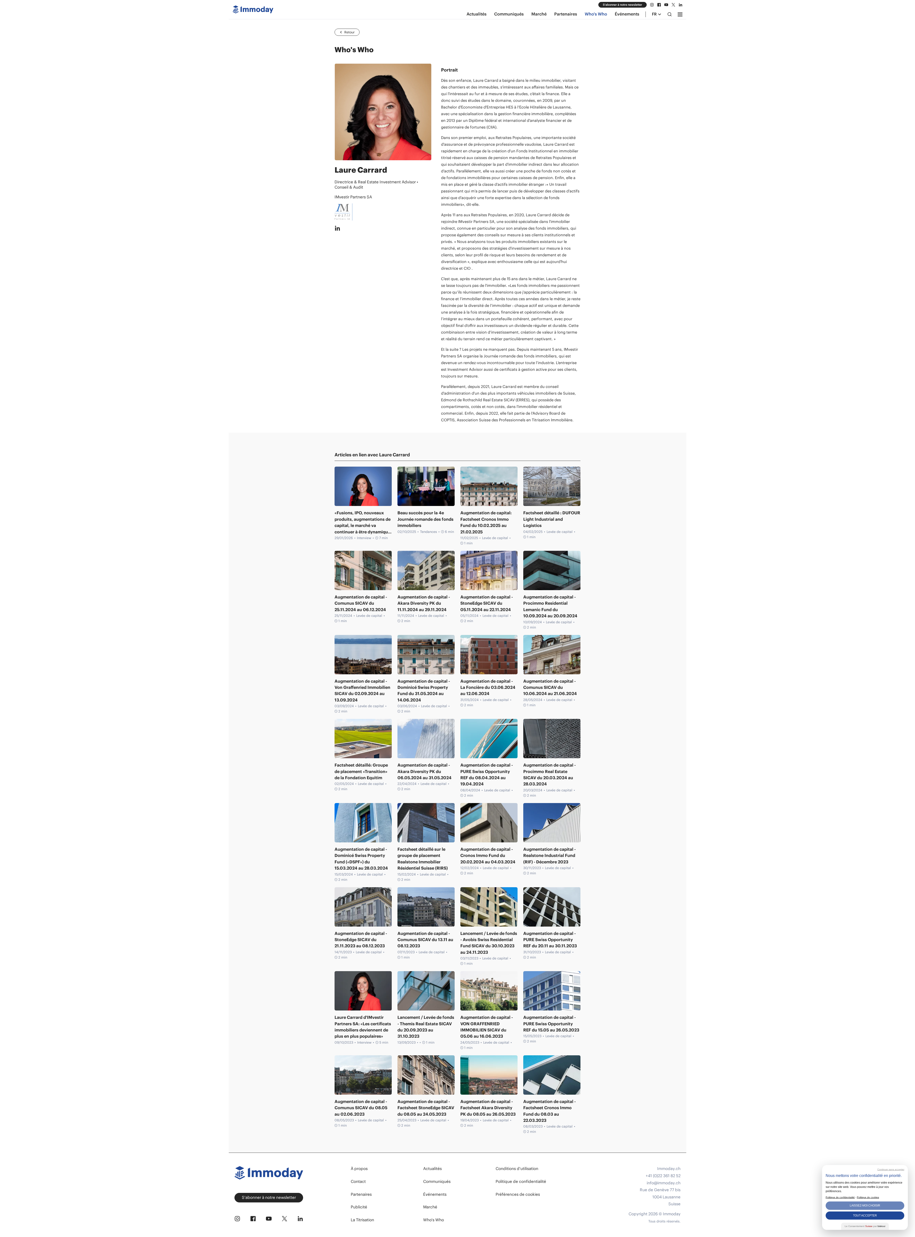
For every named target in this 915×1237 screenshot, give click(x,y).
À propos (359, 1168)
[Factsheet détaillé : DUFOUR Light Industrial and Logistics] (551, 486)
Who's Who (596, 14)
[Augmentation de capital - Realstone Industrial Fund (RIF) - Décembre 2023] (551, 822)
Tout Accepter (865, 1215)
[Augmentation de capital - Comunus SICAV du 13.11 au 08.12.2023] (426, 907)
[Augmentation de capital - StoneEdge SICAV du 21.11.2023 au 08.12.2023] (363, 907)
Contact (358, 1181)
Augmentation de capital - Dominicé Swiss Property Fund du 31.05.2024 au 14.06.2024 (423, 691)
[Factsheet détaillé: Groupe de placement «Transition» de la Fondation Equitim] (363, 738)
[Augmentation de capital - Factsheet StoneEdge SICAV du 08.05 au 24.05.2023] (426, 1075)
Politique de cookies (868, 1197)
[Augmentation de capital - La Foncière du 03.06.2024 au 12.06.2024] (489, 654)
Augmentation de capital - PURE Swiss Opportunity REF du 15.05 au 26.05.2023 (551, 1024)
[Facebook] (659, 5)
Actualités (477, 14)
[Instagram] (652, 5)
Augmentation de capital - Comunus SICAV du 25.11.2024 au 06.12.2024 (361, 603)
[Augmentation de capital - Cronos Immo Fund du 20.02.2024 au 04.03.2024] (489, 822)
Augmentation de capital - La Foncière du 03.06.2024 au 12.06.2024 (487, 687)
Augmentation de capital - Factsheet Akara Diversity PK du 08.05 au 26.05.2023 (488, 1108)
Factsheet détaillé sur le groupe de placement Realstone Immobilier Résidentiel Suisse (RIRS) (422, 859)
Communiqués (509, 14)
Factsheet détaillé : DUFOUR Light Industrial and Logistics (551, 519)
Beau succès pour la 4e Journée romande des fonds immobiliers (425, 519)
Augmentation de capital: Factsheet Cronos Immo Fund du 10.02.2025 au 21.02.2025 (486, 522)
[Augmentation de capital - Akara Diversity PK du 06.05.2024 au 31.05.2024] (426, 738)
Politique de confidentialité (521, 1181)
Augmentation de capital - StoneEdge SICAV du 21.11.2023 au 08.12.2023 (361, 940)
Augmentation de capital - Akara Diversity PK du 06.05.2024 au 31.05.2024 (424, 771)
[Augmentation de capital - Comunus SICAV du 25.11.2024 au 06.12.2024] (363, 570)
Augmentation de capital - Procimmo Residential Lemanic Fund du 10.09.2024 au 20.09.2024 (550, 606)
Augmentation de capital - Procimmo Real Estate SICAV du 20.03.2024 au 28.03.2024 (549, 775)
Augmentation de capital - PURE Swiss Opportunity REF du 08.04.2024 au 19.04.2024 (486, 775)
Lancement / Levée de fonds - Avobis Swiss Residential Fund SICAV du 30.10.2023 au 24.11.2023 (488, 943)
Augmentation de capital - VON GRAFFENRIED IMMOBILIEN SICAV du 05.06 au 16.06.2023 (486, 1027)
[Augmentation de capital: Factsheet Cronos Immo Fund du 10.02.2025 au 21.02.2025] (489, 486)
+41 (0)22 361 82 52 (663, 1175)
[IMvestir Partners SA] (383, 212)
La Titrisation (362, 1219)
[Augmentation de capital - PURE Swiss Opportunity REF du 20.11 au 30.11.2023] (551, 907)
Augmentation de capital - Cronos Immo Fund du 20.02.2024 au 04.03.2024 (487, 856)
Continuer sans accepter (890, 1169)
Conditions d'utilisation (517, 1168)
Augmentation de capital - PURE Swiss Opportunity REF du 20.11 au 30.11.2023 (550, 940)
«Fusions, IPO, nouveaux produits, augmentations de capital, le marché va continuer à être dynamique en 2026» (363, 522)
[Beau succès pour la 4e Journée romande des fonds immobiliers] (426, 486)
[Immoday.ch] (253, 10)
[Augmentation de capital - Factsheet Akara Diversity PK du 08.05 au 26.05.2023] (489, 1075)
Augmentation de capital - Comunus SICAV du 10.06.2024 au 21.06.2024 (550, 687)
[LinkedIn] (680, 5)
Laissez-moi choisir (865, 1205)
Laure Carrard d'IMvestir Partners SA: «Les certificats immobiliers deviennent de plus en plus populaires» (363, 1027)
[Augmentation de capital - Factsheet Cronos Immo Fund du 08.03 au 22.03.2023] (551, 1075)
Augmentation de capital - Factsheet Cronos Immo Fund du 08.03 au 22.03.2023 (549, 1111)
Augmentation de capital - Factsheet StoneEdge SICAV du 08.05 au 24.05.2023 (425, 1108)
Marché (539, 14)
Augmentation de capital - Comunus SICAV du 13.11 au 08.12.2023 (425, 940)
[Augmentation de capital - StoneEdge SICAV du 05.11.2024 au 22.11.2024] (489, 570)
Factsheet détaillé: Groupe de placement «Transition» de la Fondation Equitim (361, 771)
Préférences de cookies (518, 1194)
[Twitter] (673, 5)
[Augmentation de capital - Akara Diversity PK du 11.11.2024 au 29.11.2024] (426, 570)
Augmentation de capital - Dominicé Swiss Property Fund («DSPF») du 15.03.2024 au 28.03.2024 (361, 859)
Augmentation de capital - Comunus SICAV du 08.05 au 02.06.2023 (361, 1108)
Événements (627, 14)
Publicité (359, 1207)
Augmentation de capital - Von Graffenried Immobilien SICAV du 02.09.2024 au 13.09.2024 (362, 691)
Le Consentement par (865, 1226)
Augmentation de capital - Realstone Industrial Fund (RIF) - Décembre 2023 (549, 856)
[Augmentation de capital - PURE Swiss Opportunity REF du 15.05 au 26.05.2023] (551, 990)
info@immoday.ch (664, 1182)
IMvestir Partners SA (353, 197)
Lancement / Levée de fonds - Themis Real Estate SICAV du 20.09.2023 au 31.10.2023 (425, 1027)
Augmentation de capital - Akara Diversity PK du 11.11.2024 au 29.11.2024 (423, 603)
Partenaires (565, 14)
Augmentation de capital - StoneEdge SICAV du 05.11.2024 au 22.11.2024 (486, 603)
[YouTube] (666, 5)
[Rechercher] (669, 14)
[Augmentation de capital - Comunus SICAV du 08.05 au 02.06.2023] (363, 1075)
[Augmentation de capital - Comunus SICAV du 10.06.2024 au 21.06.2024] (551, 654)
